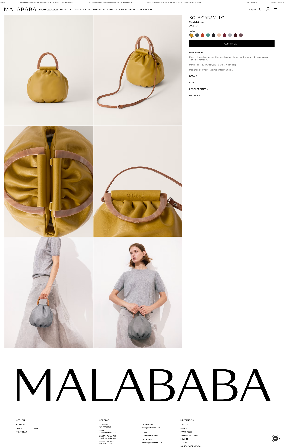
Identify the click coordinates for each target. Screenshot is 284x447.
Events (64, 9)
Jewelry (96, 9)
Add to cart (232, 43)
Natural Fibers (127, 9)
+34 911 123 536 (105, 427)
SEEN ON (20, 420)
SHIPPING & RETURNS (189, 435)
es (250, 9)
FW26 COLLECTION (48, 9)
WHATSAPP (103, 425)
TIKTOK (19, 428)
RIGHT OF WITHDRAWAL (190, 446)
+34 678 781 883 (105, 444)
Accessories (110, 9)
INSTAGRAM (21, 425)
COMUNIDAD (21, 432)
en (255, 9)
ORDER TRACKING (106, 441)
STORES (183, 428)
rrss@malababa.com (150, 435)
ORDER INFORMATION (108, 436)
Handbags (75, 9)
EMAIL (101, 430)
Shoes (86, 9)
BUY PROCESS (186, 432)
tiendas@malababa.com (152, 443)
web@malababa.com (108, 432)
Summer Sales (144, 9)
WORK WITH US (148, 440)
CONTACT (104, 420)
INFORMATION (187, 420)
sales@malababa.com (151, 428)
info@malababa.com (107, 438)
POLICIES (184, 439)
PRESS (144, 432)
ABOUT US (184, 425)
